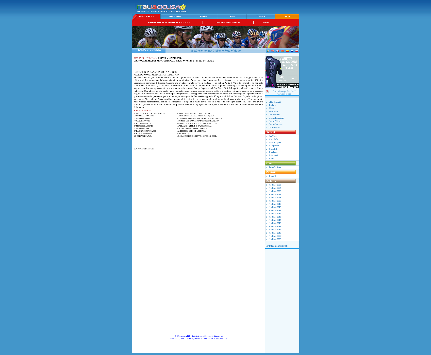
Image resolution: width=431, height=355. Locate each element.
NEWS (266, 22)
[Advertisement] (259, 8)
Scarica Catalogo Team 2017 (284, 91)
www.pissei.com (284, 94)
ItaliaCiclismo (146, 16)
